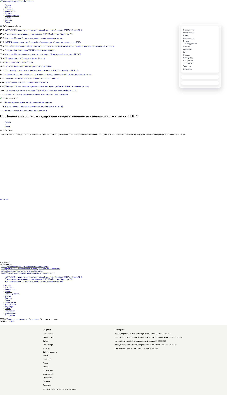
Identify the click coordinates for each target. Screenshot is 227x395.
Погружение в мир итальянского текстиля (132, 348)
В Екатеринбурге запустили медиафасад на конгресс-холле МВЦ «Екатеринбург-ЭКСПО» (41, 70)
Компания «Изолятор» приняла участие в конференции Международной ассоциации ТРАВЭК (43, 54)
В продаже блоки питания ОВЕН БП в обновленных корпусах (30, 50)
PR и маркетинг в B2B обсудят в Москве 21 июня (25, 58)
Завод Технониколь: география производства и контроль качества (27, 273)
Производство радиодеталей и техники (23, 319)
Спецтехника (10, 313)
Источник (4, 199)
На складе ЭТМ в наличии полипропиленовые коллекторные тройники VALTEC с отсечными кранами (47, 86)
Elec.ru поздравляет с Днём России (19, 62)
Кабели (8, 7)
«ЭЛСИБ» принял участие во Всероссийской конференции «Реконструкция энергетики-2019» (42, 42)
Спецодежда (10, 311)
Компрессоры (10, 304)
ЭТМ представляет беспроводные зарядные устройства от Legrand (31, 78)
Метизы (8, 18)
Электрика (9, 9)
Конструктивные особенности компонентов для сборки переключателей (34, 106)
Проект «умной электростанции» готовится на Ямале (26, 82)
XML (13, 321)
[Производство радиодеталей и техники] (17, 1)
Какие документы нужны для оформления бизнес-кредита (28, 102)
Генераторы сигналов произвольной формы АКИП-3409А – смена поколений (36, 94)
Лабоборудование (12, 16)
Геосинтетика (10, 302)
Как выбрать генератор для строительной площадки (26, 110)
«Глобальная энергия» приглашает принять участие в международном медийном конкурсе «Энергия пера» (48, 74)
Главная (8, 5)
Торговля (8, 20)
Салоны (8, 309)
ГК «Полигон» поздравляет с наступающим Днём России (28, 66)
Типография (10, 315)
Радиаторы (9, 307)
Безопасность (10, 11)
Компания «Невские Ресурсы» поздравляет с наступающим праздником (34, 38)
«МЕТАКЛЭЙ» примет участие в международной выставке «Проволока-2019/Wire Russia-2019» (44, 30)
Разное (7, 22)
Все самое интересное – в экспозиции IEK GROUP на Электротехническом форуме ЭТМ (41, 90)
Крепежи (8, 14)
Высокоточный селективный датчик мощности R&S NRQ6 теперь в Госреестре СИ (38, 34)
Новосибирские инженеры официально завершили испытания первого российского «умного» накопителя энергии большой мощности (59, 46)
